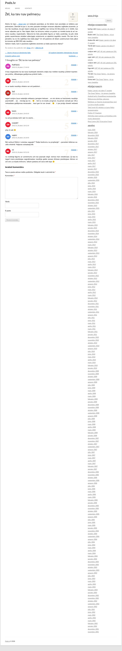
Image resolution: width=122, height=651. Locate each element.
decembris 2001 (93, 629)
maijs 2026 (91, 130)
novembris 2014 (93, 233)
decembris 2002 (93, 595)
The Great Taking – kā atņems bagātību (101, 93)
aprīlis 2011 (92, 326)
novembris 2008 (93, 407)
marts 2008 (92, 430)
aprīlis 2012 (92, 292)
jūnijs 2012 (91, 287)
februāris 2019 (93, 138)
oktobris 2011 (92, 309)
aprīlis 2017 (92, 163)
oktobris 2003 (92, 567)
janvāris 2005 (92, 528)
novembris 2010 (93, 340)
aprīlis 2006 (92, 494)
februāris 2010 (93, 365)
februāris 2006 (93, 500)
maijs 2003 (91, 581)
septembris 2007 (93, 447)
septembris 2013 (93, 253)
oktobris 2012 (92, 278)
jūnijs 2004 (91, 545)
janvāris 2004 (92, 559)
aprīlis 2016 (92, 189)
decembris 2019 (93, 135)
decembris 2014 (93, 231)
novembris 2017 (93, 147)
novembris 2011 (93, 306)
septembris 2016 (93, 180)
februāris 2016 (93, 194)
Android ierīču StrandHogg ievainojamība (102, 96)
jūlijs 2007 (91, 452)
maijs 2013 (91, 262)
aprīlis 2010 (92, 360)
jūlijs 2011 (91, 318)
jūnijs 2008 (91, 421)
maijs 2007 (91, 458)
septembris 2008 (93, 413)
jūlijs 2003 (91, 576)
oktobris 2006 (92, 478)
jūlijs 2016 (91, 183)
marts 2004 (92, 553)
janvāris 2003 (92, 593)
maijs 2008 (91, 424)
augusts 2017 (92, 152)
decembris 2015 (93, 200)
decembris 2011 (93, 304)
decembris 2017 (93, 144)
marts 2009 (92, 396)
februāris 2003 (93, 590)
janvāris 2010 (92, 368)
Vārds (7, 202)
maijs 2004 (91, 548)
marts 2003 (92, 587)
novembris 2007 (93, 441)
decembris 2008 (93, 405)
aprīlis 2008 (92, 427)
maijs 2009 (91, 391)
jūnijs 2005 (91, 522)
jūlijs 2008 (91, 419)
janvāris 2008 (92, 436)
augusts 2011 (92, 315)
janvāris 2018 (92, 141)
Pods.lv (10, 3)
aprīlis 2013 (92, 264)
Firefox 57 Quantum (95, 113)
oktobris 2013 (92, 250)
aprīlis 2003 (92, 584)
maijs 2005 (91, 525)
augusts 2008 (92, 416)
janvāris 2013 (92, 273)
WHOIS (17, 8)
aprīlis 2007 (92, 461)
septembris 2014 (93, 239)
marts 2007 (92, 464)
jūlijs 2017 (91, 155)
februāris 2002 (93, 623)
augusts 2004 (92, 539)
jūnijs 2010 (91, 354)
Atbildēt (73, 65)
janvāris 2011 (92, 334)
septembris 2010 (93, 346)
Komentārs (9, 176)
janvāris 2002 (92, 626)
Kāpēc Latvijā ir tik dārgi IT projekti (100, 91)
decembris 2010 (93, 337)
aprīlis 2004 (92, 551)
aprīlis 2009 (92, 393)
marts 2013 (92, 267)
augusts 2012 (92, 284)
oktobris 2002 (92, 601)
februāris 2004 (93, 556)
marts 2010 (92, 363)
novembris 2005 (93, 508)
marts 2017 (92, 166)
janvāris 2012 (92, 301)
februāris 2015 (93, 225)
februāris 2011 (92, 332)
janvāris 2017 (92, 169)
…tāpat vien (21, 24)
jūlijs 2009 (91, 385)
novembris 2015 (93, 203)
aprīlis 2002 (92, 618)
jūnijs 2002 (91, 612)
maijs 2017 (91, 161)
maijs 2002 (91, 615)
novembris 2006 (93, 475)
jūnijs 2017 (91, 158)
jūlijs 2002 (91, 609)
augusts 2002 (92, 607)
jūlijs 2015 (91, 211)
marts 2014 (92, 245)
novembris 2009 (93, 374)
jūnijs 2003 (91, 579)
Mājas (7, 8)
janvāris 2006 (92, 503)
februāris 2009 (93, 399)
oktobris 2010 (92, 343)
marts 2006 (92, 497)
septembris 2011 (93, 312)
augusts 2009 (92, 382)
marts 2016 (92, 191)
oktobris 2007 (92, 444)
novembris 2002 (93, 598)
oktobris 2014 (92, 236)
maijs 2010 (91, 357)
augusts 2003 (92, 573)
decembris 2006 (93, 472)
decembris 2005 (93, 506)
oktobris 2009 (92, 377)
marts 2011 (91, 329)
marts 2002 (92, 621)
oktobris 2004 (92, 534)
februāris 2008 (93, 433)
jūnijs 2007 (91, 455)
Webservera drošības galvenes (98, 99)
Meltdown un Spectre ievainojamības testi (102, 102)
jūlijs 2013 (91, 259)
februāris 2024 (93, 132)
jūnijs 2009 (91, 388)
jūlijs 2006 (91, 486)
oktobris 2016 (92, 177)
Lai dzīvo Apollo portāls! (96, 105)
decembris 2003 (93, 562)
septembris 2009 (93, 379)
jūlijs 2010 (91, 351)
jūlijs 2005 (91, 520)
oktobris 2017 (92, 149)
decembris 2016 (93, 172)
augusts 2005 (92, 517)
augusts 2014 (92, 242)
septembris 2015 (93, 208)
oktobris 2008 (92, 410)
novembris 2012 (93, 276)
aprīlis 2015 (92, 219)
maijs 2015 (91, 217)
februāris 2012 (93, 298)
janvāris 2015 (92, 228)
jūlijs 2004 (91, 542)
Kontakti (28, 8)
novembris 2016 (93, 175)
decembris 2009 (93, 371)
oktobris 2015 (92, 205)
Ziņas (29, 48)
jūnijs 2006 (91, 489)
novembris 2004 (93, 531)
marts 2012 (92, 295)
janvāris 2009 (92, 402)
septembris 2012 (93, 281)
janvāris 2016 (92, 197)
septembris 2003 (93, 570)
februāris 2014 (93, 247)
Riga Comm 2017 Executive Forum (100, 121)
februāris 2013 (93, 270)
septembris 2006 (93, 480)
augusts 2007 (92, 450)
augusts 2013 (92, 256)
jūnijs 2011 (91, 320)
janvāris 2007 (92, 469)
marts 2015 (92, 222)
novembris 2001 (93, 632)
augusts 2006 (92, 483)
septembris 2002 (93, 604)
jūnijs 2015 (91, 214)
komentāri (72, 16)
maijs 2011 (91, 323)
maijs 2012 (91, 290)
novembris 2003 (93, 565)
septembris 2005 (93, 514)
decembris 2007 (93, 438)
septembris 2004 (93, 536)
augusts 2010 (92, 348)
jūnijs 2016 (91, 186)
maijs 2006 (91, 492)
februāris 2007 (93, 466)
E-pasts (8, 211)
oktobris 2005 (92, 511)
